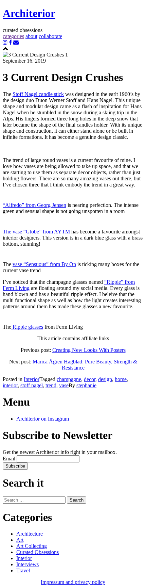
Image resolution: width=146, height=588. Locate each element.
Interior (31, 379)
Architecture (29, 534)
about (31, 36)
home (121, 379)
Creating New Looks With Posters (89, 350)
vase (64, 385)
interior (10, 385)
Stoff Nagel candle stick (38, 94)
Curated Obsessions (37, 552)
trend (50, 385)
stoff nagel (31, 385)
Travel (23, 570)
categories (13, 36)
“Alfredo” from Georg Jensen (34, 205)
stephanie (86, 385)
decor (89, 379)
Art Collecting (31, 546)
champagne (69, 379)
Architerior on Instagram (42, 419)
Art (19, 540)
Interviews (27, 564)
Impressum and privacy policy (73, 582)
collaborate (50, 36)
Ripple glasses (27, 327)
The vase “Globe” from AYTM (36, 231)
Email (9, 458)
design (105, 379)
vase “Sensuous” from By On (44, 264)
